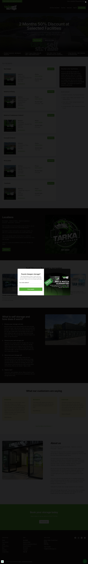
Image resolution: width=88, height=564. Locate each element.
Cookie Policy (5, 551)
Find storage (44, 521)
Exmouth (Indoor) (9, 138)
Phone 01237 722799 (81, 1)
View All (25, 551)
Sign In (75, 7)
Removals (69, 7)
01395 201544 (38, 145)
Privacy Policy (5, 546)
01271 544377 (38, 168)
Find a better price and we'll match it (12, 1)
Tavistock (7, 183)
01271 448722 (38, 76)
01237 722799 (38, 99)
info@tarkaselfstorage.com (50, 548)
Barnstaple (7, 69)
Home (3, 540)
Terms (3, 544)
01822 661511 (38, 190)
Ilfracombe (7, 160)
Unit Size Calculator (55, 7)
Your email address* (24, 282)
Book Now (6, 249)
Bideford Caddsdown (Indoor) (13, 115)
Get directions (21, 83)
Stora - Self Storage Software (25, 561)
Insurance (4, 549)
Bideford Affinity (9, 91)
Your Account (5, 542)
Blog (3, 548)
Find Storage (82, 7)
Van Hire (63, 7)
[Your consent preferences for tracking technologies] (2, 561)
